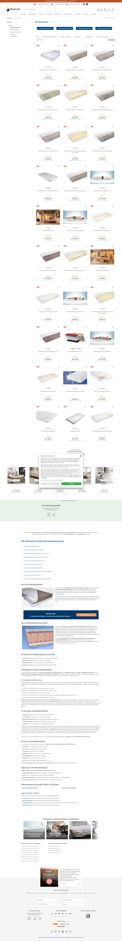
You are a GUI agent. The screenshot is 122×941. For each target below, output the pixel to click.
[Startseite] (13, 9)
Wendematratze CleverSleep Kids (48, 391)
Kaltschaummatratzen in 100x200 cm (30, 850)
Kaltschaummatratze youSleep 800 (75, 230)
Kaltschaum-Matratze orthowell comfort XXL (48, 151)
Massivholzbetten (55, 893)
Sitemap (73, 937)
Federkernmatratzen (14, 29)
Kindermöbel (78, 14)
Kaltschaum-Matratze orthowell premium (102, 151)
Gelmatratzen (13, 34)
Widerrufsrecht (54, 937)
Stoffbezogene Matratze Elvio (75, 351)
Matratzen (41, 14)
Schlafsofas (93, 893)
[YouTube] (70, 932)
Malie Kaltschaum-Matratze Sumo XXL (75, 391)
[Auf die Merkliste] (59, 46)
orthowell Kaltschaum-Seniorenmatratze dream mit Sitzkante (75, 151)
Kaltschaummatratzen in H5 (54, 852)
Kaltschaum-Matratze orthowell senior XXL (102, 431)
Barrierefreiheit (68, 937)
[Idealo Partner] (87, 4)
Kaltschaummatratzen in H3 (54, 848)
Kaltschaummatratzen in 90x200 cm (29, 848)
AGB (44, 937)
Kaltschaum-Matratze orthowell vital (48, 270)
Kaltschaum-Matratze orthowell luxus (75, 109)
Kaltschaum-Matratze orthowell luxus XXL (75, 270)
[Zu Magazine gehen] (52, 932)
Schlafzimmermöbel (30, 893)
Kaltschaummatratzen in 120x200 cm (30, 852)
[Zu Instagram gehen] (55, 932)
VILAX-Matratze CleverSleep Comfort (102, 230)
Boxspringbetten (32, 14)
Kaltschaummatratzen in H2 (54, 846)
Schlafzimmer (58, 14)
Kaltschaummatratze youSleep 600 (75, 311)
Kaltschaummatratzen (15, 27)
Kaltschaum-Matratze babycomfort (102, 391)
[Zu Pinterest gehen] (63, 932)
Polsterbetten (46, 893)
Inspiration (93, 14)
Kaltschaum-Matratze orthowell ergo (48, 70)
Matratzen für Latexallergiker (69, 788)
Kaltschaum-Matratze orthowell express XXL (75, 190)
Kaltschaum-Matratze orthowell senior (48, 311)
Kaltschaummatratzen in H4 (54, 850)
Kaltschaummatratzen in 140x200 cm (30, 854)
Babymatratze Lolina (75, 431)
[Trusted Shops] (84, 4)
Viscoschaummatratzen (15, 32)
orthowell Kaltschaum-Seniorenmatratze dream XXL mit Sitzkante (102, 312)
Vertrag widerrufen (61, 937)
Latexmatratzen (13, 36)
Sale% (100, 14)
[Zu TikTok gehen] (66, 932)
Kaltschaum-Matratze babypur (48, 431)
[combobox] (111, 40)
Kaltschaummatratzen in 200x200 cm (30, 861)
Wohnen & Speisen (68, 14)
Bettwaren (86, 14)
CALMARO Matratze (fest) (48, 230)
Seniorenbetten (72, 893)
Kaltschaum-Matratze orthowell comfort (102, 70)
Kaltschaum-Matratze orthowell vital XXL (48, 351)
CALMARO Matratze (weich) (102, 270)
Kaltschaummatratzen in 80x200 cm (29, 846)
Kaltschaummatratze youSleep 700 (102, 190)
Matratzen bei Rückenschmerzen (30, 788)
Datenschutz (48, 937)
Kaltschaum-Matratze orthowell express (75, 70)
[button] (113, 479)
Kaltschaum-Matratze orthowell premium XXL (102, 109)
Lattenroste (49, 14)
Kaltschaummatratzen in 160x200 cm (30, 856)
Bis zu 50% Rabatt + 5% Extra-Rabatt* (59, 1)
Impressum (40, 937)
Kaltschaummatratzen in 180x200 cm (30, 858)
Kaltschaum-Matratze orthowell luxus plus (48, 109)
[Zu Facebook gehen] (59, 932)
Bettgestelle (23, 14)
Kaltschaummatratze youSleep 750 (102, 351)
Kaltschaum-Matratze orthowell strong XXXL (48, 190)
